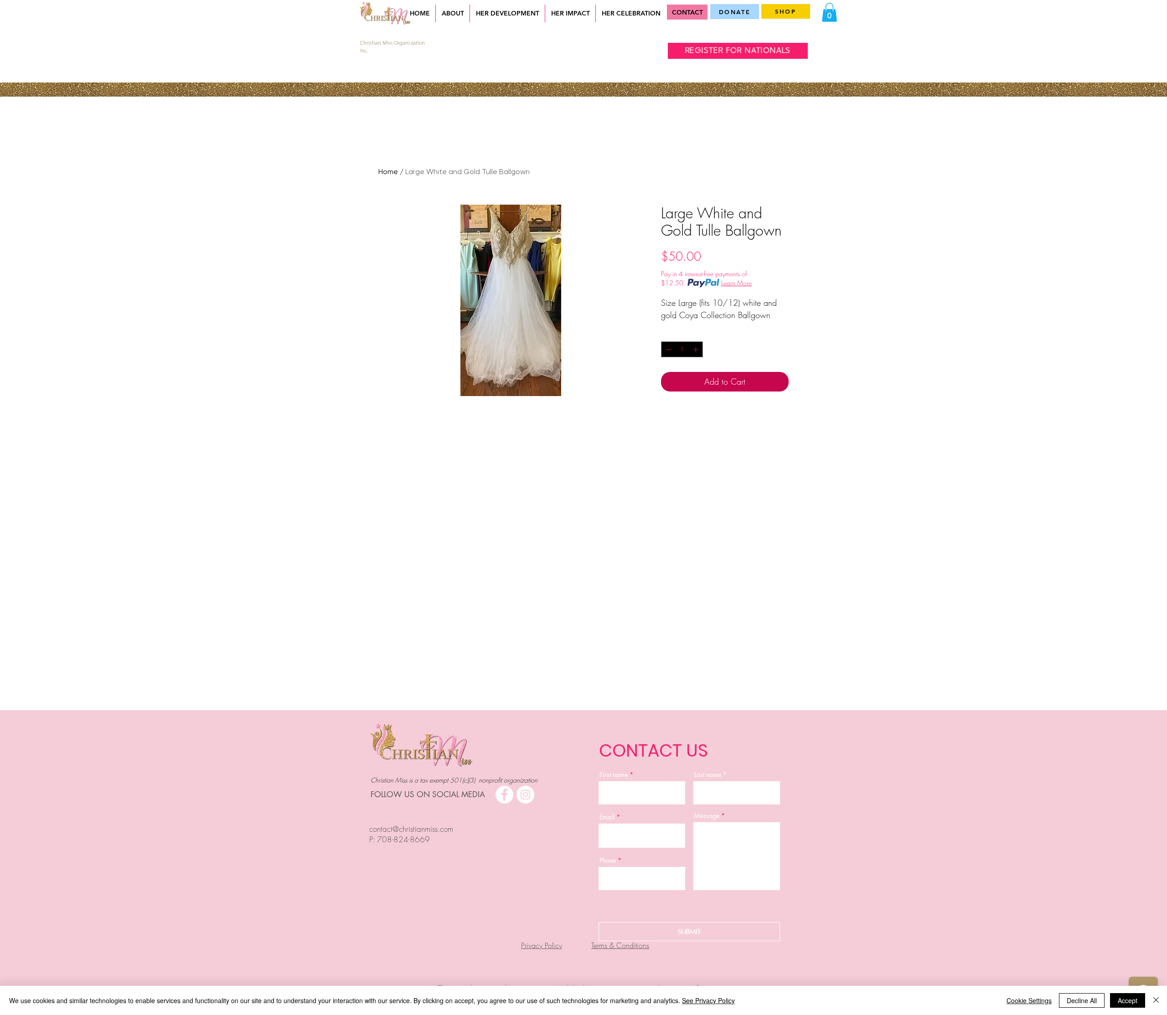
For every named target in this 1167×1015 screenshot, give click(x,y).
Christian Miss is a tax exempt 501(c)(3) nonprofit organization (454, 780)
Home (388, 171)
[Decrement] (667, 349)
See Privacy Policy (708, 1000)
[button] (829, 12)
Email (606, 817)
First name (613, 775)
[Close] (1156, 1000)
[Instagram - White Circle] (525, 795)
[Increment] (696, 349)
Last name (707, 775)
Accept (1127, 1000)
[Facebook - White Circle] (504, 795)
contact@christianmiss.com (411, 829)
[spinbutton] (682, 349)
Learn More (736, 282)
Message (707, 816)
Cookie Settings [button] (1029, 1000)
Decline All (1082, 1000)
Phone (607, 860)
